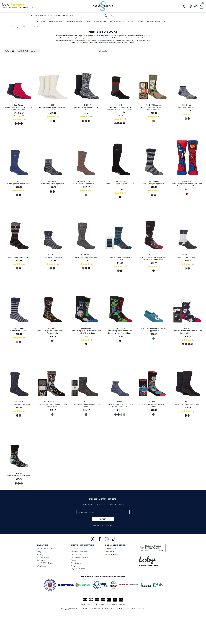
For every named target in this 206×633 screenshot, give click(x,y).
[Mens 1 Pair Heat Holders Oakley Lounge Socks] (154, 155)
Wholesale (41, 566)
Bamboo (41, 22)
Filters (8, 51)
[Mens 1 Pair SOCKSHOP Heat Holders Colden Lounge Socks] (19, 229)
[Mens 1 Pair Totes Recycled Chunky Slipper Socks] (86, 376)
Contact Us (76, 554)
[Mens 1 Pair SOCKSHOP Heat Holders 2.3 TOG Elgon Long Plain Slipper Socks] (120, 155)
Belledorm (109, 551)
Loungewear (117, 22)
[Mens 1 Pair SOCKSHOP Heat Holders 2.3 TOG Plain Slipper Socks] (86, 229)
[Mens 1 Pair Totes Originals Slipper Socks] (120, 229)
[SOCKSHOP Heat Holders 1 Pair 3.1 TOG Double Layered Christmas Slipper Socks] (154, 229)
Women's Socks (74, 22)
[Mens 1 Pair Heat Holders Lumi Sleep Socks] (19, 302)
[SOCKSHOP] (103, 6)
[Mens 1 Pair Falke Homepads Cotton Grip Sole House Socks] (120, 376)
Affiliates (41, 560)
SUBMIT (103, 519)
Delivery (74, 549)
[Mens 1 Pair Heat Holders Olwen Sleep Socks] (52, 229)
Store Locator (43, 557)
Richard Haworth (112, 554)
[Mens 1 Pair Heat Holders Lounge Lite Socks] (187, 229)
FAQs (73, 560)
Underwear (100, 22)
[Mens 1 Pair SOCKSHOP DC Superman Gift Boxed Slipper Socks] (154, 376)
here (111, 525)
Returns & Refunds (79, 551)
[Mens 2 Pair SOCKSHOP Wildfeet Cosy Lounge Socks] (187, 376)
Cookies (101, 604)
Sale (166, 22)
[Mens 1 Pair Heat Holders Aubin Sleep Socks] (187, 79)
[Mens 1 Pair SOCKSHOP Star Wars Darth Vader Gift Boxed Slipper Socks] (52, 376)
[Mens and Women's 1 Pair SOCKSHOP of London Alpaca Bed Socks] (86, 155)
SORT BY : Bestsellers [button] (27, 51)
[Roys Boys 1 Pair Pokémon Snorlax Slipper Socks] (154, 302)
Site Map (122, 604)
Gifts (130, 22)
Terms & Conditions (88, 604)
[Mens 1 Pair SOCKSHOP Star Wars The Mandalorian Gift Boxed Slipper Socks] (154, 79)
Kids (88, 22)
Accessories (153, 22)
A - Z (73, 566)
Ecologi (40, 554)
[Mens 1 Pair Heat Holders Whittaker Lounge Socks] (52, 155)
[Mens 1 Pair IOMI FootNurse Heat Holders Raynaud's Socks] (19, 155)
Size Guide (76, 563)
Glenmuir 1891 (111, 549)
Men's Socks (55, 22)
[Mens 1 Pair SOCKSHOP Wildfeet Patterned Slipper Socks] (19, 447)
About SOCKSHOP (45, 549)
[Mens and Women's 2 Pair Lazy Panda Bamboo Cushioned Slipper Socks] (19, 79)
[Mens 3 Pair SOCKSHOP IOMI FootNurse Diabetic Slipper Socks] (52, 79)
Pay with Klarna (78, 569)
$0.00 (201, 9)
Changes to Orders (79, 557)
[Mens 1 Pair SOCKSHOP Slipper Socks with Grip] (19, 376)
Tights (140, 22)
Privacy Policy (111, 604)
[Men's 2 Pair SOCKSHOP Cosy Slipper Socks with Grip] (86, 79)
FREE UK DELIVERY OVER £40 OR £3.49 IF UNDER (51, 16)
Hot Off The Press (45, 563)
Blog (39, 551)
